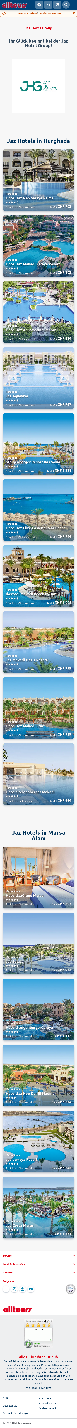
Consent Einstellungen (16, 1413)
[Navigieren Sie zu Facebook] (6, 1289)
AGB (5, 1398)
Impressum (44, 1398)
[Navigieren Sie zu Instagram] (14, 1289)
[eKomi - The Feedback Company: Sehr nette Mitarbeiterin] (38, 1333)
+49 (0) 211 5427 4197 (38, 1387)
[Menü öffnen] (73, 5)
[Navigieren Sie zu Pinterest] (22, 1289)
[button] (38, 1255)
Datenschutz (10, 1405)
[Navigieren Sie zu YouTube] (31, 1289)
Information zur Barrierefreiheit (47, 1405)
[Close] (74, 13)
